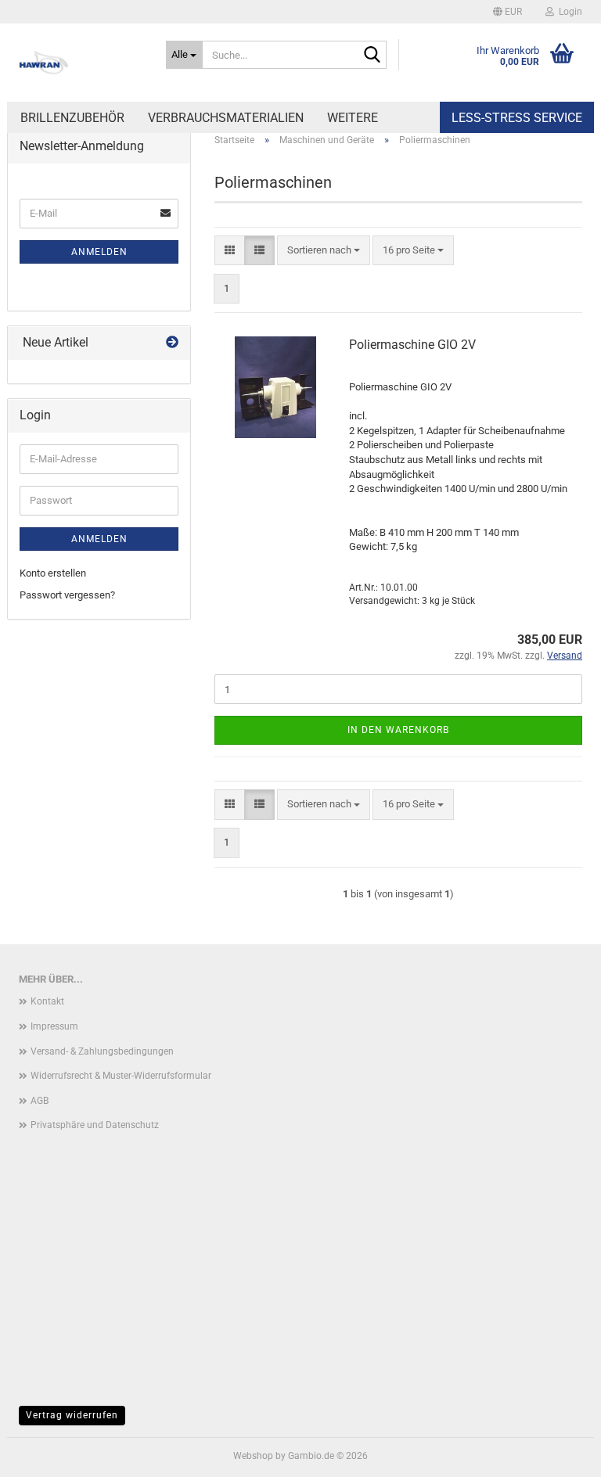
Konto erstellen (53, 573)
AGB (40, 1100)
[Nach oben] (557, 1453)
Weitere (352, 117)
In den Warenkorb (398, 729)
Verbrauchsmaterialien (226, 117)
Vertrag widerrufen (72, 1415)
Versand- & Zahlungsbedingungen (102, 1051)
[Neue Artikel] (172, 343)
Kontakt (47, 1001)
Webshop (253, 1455)
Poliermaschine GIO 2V (412, 344)
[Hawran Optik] (80, 62)
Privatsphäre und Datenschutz (95, 1124)
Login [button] (568, 11)
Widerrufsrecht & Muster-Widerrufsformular (121, 1075)
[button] (507, 11)
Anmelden (99, 251)
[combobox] (323, 250)
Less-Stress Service (517, 117)
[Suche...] (372, 55)
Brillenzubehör (72, 117)
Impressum (54, 1026)
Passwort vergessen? (67, 595)
